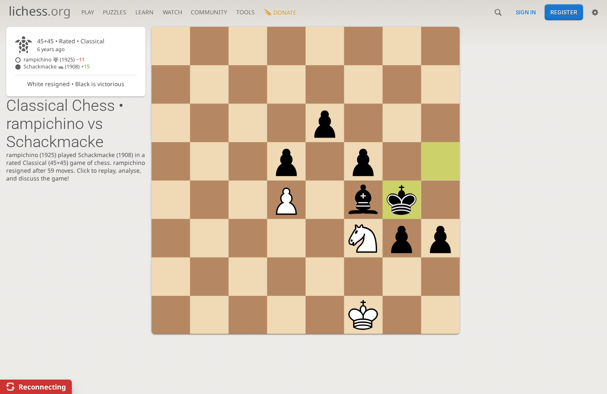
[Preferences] (595, 12)
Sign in (526, 12)
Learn (144, 12)
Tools (245, 12)
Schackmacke (57, 66)
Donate (284, 12)
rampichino (54, 59)
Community (209, 12)
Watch (172, 12)
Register (563, 12)
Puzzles (114, 12)
